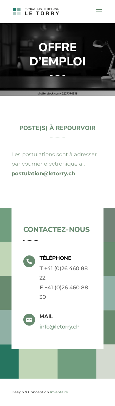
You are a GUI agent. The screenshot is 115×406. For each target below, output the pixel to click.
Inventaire (59, 392)
